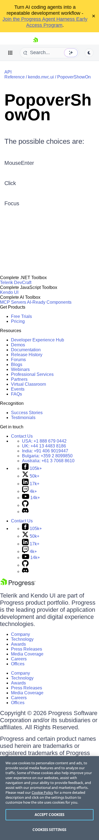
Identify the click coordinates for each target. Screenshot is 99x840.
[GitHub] (25, 505)
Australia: (48, 460)
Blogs (16, 364)
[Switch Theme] (89, 52)
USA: (44, 441)
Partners (19, 379)
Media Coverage (27, 654)
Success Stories (27, 412)
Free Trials (21, 316)
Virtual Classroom (28, 384)
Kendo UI (9, 292)
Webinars (20, 369)
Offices (17, 664)
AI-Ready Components (49, 302)
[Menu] (10, 53)
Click (10, 183)
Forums (18, 359)
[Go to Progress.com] (18, 585)
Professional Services (32, 374)
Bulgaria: (47, 455)
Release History (26, 354)
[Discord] (25, 511)
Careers (19, 659)
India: (45, 451)
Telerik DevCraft (15, 282)
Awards (18, 644)
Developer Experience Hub (37, 340)
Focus (11, 203)
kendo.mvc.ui (41, 77)
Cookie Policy (42, 792)
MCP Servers (13, 302)
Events (17, 389)
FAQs (16, 394)
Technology (22, 639)
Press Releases (26, 649)
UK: (44, 446)
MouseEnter (19, 163)
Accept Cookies (50, 814)
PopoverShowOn (74, 77)
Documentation (26, 349)
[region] (49, 798)
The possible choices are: (44, 141)
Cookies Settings (49, 829)
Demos (18, 345)
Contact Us (22, 436)
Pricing (18, 321)
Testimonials (23, 417)
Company (20, 634)
